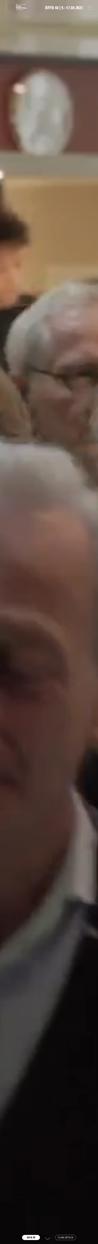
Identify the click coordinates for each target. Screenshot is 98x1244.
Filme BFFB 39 (65, 1237)
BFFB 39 (31, 1237)
